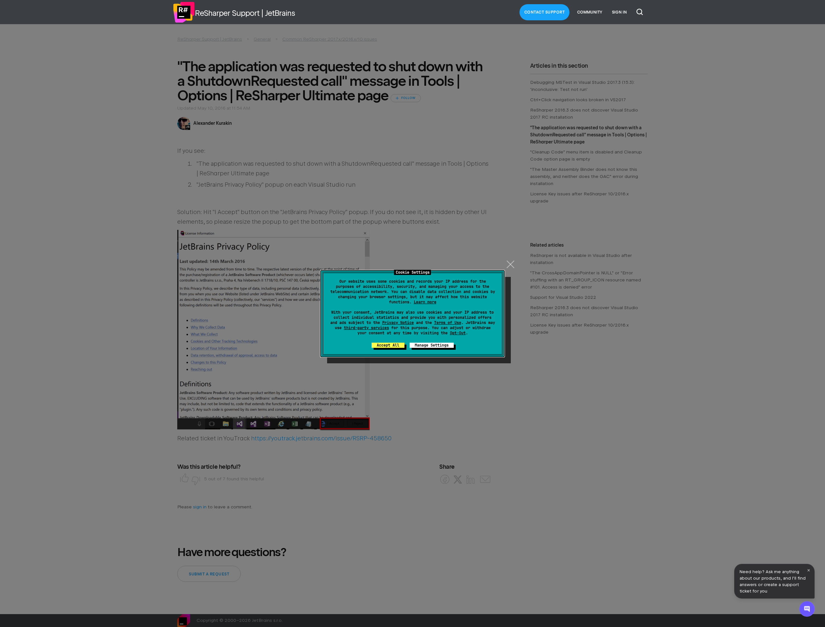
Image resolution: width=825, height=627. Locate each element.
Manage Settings (432, 345)
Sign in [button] (619, 12)
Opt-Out (458, 333)
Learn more (425, 302)
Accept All (388, 345)
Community (589, 12)
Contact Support (544, 12)
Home (183, 12)
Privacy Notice (398, 322)
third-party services (366, 327)
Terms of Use (447, 322)
